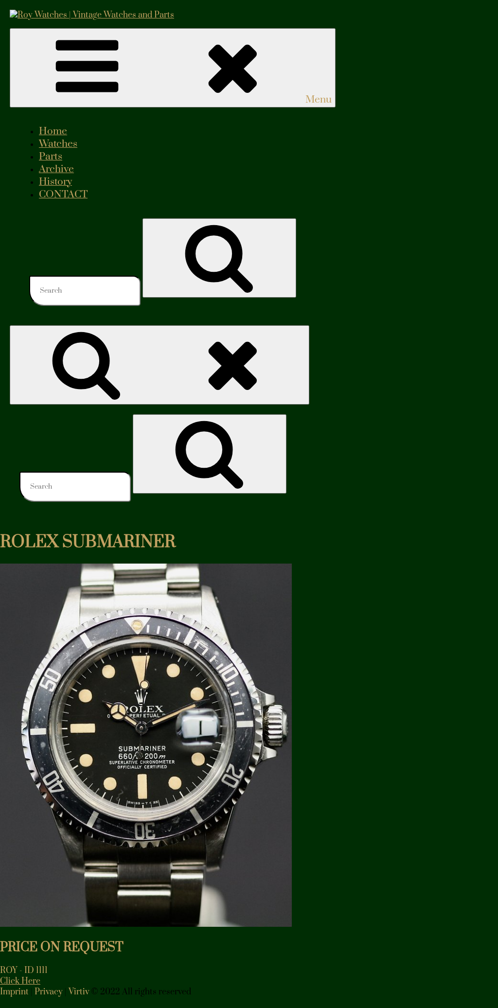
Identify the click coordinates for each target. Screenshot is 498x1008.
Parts (50, 156)
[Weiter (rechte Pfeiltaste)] (481, 504)
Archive (56, 169)
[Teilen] (444, 10)
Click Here (20, 981)
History (55, 182)
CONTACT (63, 194)
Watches (58, 144)
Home (53, 131)
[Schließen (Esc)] (466, 10)
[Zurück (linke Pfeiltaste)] (17, 504)
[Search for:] (85, 290)
